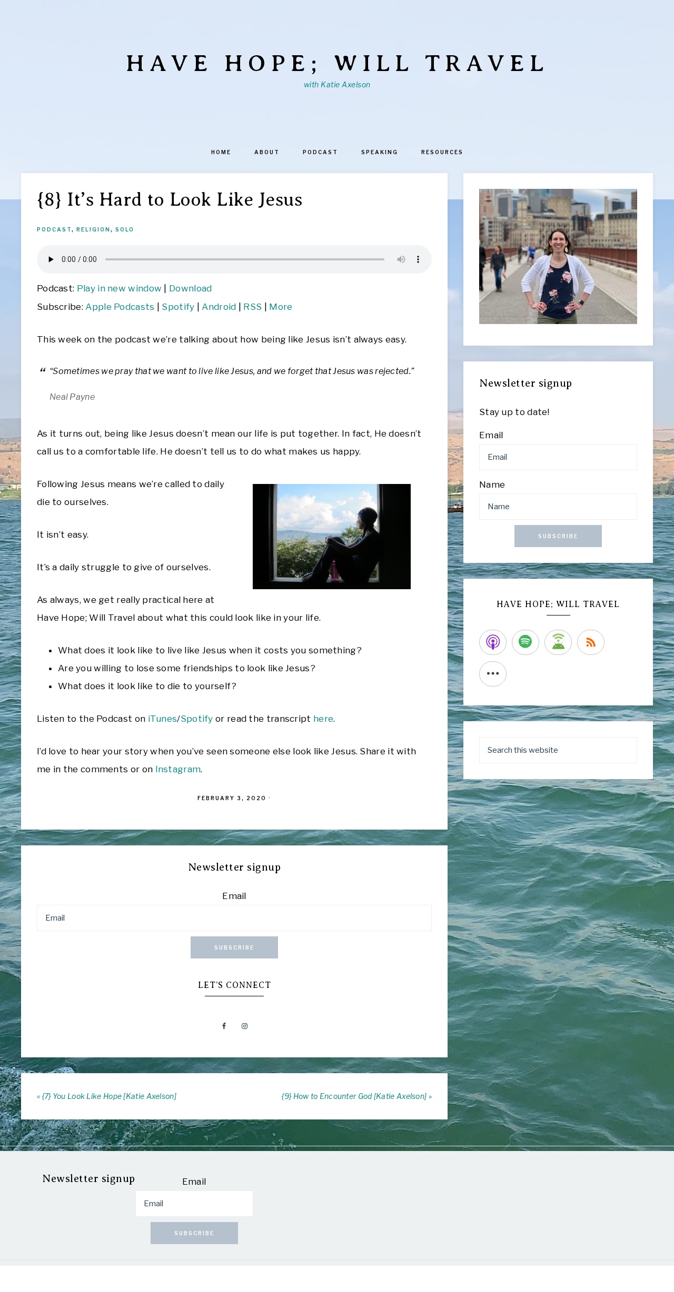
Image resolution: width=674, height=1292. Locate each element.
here (323, 718)
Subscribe (234, 947)
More (280, 306)
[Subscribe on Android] (558, 642)
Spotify (178, 306)
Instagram (178, 769)
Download (190, 288)
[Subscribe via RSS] (590, 642)
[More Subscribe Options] (493, 674)
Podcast (54, 229)
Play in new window (119, 288)
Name (492, 484)
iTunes (162, 718)
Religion (93, 229)
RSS (252, 306)
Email (234, 896)
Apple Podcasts (119, 306)
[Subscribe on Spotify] (525, 642)
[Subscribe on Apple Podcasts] (493, 642)
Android (219, 306)
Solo (124, 229)
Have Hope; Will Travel (337, 63)
